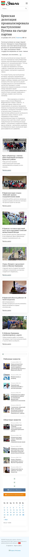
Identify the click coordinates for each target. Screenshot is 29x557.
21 (17, 512)
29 (20, 515)
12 (10, 510)
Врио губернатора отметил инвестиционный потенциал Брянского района (12, 157)
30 (23, 515)
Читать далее (6, 170)
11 (7, 510)
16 (23, 510)
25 (7, 515)
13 (13, 510)
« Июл (6, 519)
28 (17, 515)
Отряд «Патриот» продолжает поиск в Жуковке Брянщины (13, 265)
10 (4, 510)
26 (11, 515)
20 (14, 512)
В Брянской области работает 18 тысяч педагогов (14, 299)
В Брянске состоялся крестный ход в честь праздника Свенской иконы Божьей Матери (14, 230)
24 (4, 515)
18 (7, 512)
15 (20, 510)
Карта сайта (17, 545)
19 (10, 512)
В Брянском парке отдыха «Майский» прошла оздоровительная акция (11, 195)
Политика (19, 37)
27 (14, 515)
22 (20, 512)
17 (4, 512)
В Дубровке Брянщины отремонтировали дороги (12, 334)
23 (23, 512)
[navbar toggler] (27, 3)
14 (17, 510)
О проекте (9, 545)
